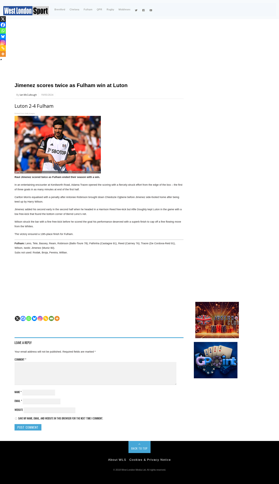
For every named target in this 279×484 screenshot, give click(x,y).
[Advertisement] (102, 47)
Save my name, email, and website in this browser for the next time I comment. (60, 418)
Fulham (88, 9)
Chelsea (74, 9)
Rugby (110, 9)
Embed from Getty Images (25, 113)
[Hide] (1, 59)
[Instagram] (40, 318)
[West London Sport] (26, 13)
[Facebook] (23, 318)
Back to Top (139, 448)
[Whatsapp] (28, 318)
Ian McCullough (28, 94)
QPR (99, 9)
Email (18, 401)
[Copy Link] (45, 318)
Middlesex (124, 9)
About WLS (117, 459)
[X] (17, 318)
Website (19, 410)
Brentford (59, 9)
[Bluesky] (34, 318)
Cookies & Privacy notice (150, 459)
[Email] (51, 318)
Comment (20, 359)
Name (18, 392)
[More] (57, 318)
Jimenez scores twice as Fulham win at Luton (71, 85)
